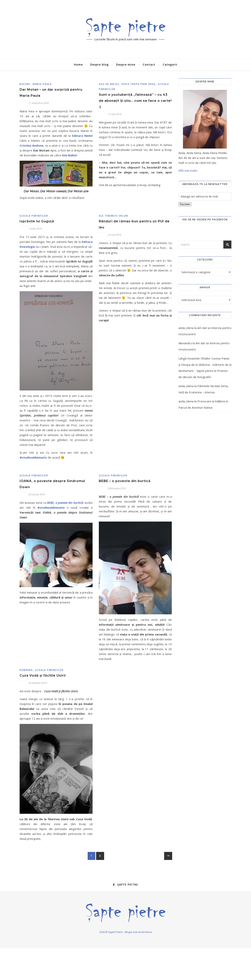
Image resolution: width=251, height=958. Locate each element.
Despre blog (99, 64)
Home (78, 64)
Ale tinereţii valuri (113, 215)
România (26, 670)
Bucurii (25, 84)
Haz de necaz (109, 84)
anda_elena (186, 328)
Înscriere (185, 204)
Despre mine (125, 64)
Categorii (170, 64)
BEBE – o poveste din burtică (125, 481)
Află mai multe (187, 170)
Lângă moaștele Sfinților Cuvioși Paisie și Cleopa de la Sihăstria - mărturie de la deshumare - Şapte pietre (204, 364)
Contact (149, 64)
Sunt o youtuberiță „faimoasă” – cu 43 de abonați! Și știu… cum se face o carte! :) (135, 101)
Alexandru (185, 343)
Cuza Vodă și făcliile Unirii (43, 675)
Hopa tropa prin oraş (138, 84)
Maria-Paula (42, 84)
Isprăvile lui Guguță (37, 221)
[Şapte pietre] (125, 27)
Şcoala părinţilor (34, 215)
